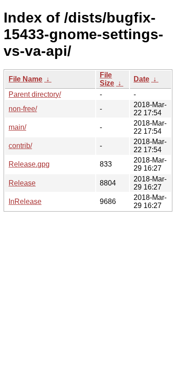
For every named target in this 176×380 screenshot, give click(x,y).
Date (141, 79)
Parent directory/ (35, 94)
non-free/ (23, 109)
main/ (17, 127)
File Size (107, 79)
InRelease (25, 201)
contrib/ (20, 145)
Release (22, 183)
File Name (25, 79)
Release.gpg (29, 164)
